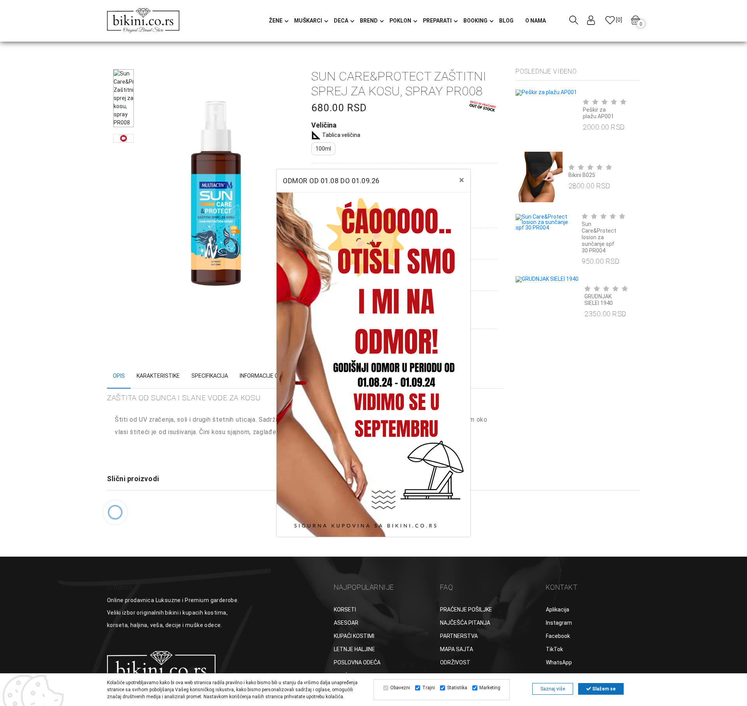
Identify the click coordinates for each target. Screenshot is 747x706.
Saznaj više (552, 689)
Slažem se (603, 689)
